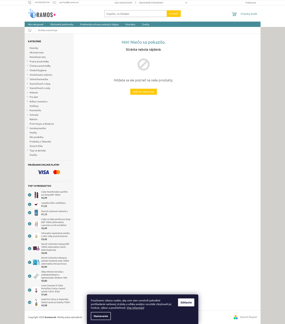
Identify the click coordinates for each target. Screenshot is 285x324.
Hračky (33, 132)
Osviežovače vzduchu (41, 74)
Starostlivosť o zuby (40, 87)
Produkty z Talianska (40, 141)
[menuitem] (36, 24)
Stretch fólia (36, 145)
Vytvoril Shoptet (248, 316)
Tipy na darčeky (38, 150)
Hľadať (173, 13)
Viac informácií (135, 307)
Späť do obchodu (143, 91)
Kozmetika (35, 110)
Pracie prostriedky (39, 61)
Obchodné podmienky (151, 2)
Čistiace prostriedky (40, 65)
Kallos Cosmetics (38, 101)
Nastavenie (101, 316)
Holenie (34, 92)
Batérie (33, 119)
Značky (33, 154)
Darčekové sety (38, 56)
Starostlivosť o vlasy (40, 83)
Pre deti (34, 96)
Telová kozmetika (39, 79)
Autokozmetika (38, 128)
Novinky (34, 47)
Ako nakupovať (123, 2)
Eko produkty (36, 136)
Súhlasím (186, 302)
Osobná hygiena (38, 70)
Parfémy (34, 105)
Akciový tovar (37, 52)
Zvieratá (34, 114)
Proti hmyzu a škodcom (42, 123)
